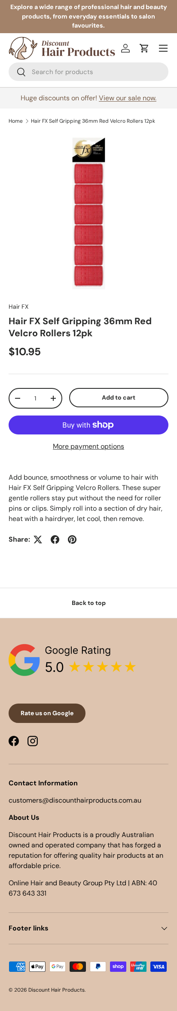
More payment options (88, 446)
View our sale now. (127, 97)
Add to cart (118, 397)
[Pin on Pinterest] (72, 539)
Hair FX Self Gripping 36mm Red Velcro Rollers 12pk (93, 121)
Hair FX (18, 306)
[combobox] (88, 71)
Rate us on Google (47, 713)
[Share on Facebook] (55, 539)
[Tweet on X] (37, 539)
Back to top (89, 603)
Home (16, 121)
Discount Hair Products (56, 989)
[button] (144, 48)
